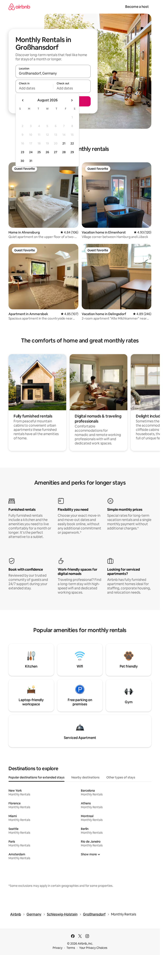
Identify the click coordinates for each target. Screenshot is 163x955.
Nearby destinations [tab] (85, 777)
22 (72, 143)
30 (22, 161)
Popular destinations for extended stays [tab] (36, 777)
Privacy (57, 948)
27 (55, 152)
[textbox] (34, 88)
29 (72, 152)
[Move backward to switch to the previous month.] (23, 100)
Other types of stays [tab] (120, 777)
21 (63, 143)
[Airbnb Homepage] (19, 6)
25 (39, 152)
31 (30, 161)
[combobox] (53, 73)
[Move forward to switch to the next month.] (71, 100)
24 (30, 152)
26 (47, 152)
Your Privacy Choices (93, 948)
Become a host (137, 6)
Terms (70, 948)
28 (64, 152)
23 (22, 152)
